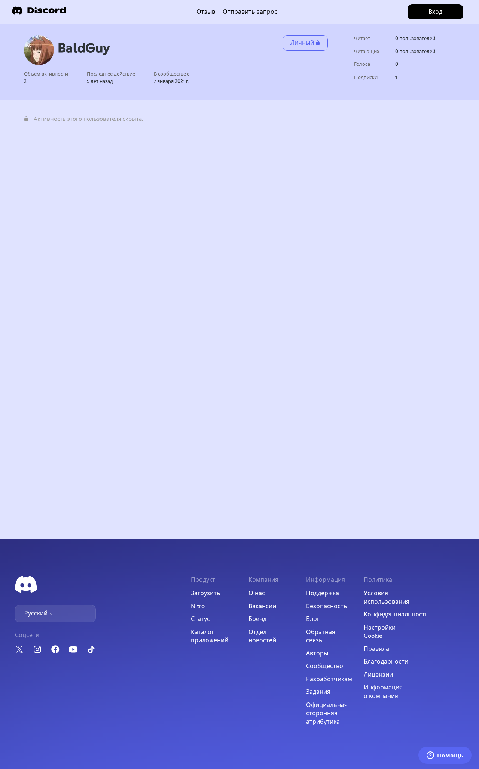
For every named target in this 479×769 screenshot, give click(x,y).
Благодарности (386, 662)
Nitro (198, 606)
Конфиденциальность (396, 615)
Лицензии (378, 675)
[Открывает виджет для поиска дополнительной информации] (445, 756)
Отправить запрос (250, 12)
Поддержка (322, 593)
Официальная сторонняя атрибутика (327, 713)
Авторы (317, 653)
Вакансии (262, 606)
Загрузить (205, 593)
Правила (376, 649)
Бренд (257, 619)
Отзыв (205, 12)
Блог (313, 619)
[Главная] (39, 13)
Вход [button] (435, 12)
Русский (36, 613)
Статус (200, 619)
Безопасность (326, 606)
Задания (318, 692)
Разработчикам (329, 679)
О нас (256, 593)
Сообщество (324, 666)
